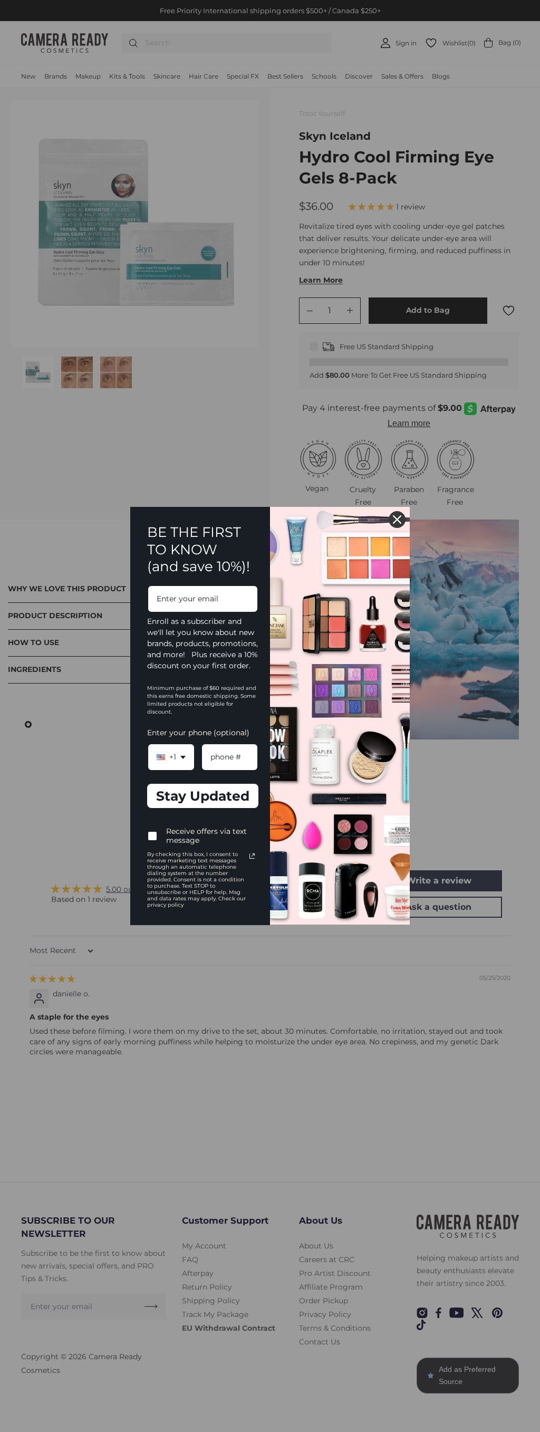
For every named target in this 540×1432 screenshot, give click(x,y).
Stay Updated (202, 796)
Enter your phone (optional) (198, 732)
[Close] (397, 519)
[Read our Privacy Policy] (252, 856)
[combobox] (171, 757)
